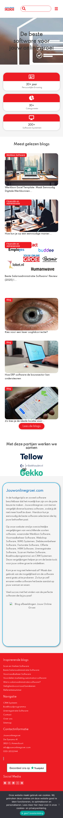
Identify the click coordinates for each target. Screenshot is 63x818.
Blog (8, 299)
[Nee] (59, 804)
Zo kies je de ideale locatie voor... (25, 421)
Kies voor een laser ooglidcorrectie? (26, 332)
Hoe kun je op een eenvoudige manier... (28, 233)
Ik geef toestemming (32, 813)
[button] (56, 9)
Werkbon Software (15, 155)
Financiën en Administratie (13, 202)
